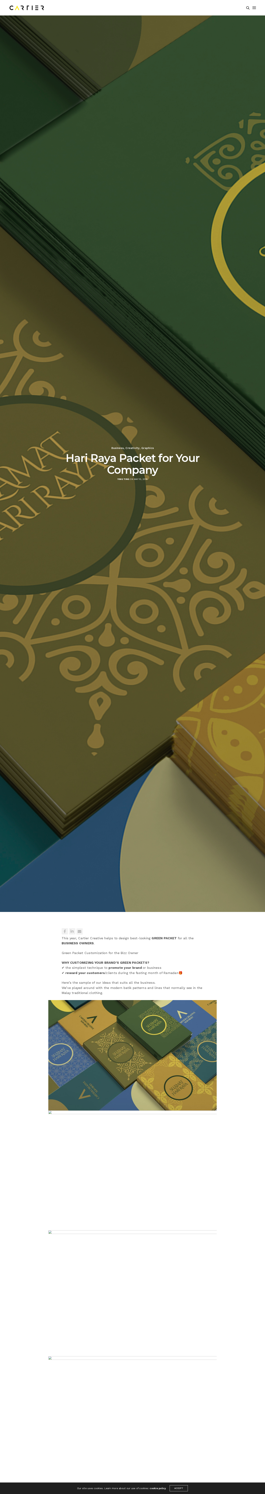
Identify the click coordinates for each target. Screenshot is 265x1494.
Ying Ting (123, 479)
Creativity (132, 448)
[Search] (247, 8)
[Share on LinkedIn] (72, 931)
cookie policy (158, 1488)
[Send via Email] (79, 931)
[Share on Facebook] (65, 931)
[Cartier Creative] (26, 7)
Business (117, 448)
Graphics (147, 448)
